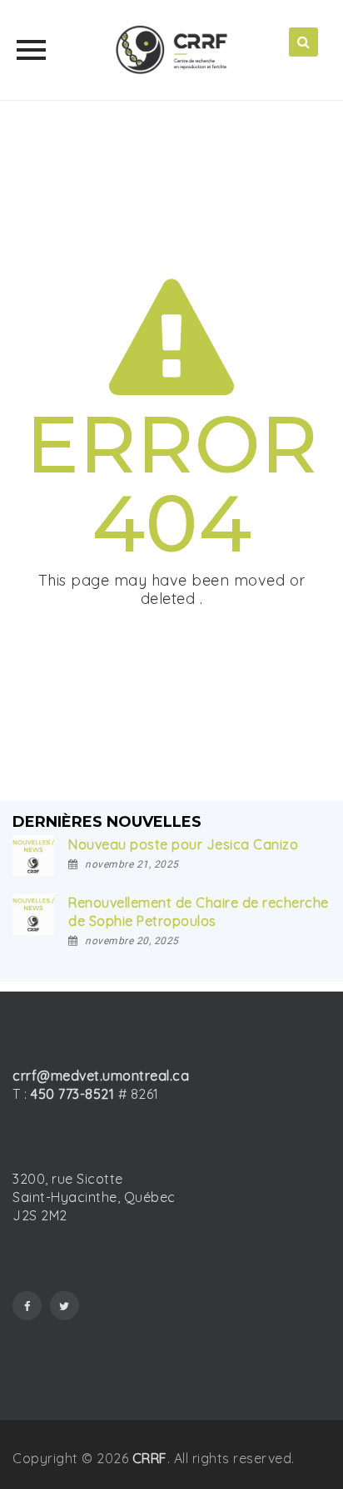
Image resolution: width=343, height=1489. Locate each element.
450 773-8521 (72, 1094)
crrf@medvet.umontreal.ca (100, 1075)
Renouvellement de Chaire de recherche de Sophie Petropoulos (198, 911)
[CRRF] (171, 50)
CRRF (149, 1458)
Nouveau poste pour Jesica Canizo (183, 844)
